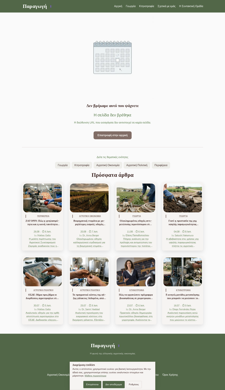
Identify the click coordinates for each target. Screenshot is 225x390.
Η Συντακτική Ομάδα (191, 6)
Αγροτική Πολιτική (136, 165)
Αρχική (118, 6)
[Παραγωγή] (36, 6)
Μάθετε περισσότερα (95, 375)
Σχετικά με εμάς (167, 6)
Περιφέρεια (161, 165)
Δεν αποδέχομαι (113, 384)
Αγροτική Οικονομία (107, 165)
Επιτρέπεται (92, 384)
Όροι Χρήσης (170, 375)
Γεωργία (131, 6)
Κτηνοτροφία (146, 6)
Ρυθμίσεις (134, 384)
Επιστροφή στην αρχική (113, 135)
